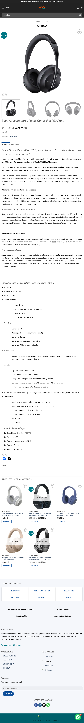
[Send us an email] (44, 705)
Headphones (13, 136)
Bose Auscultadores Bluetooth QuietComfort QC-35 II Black (40, 558)
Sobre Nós (49, 656)
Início (38, 21)
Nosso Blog (49, 665)
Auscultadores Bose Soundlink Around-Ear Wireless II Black (40, 514)
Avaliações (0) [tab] (16, 144)
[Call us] (48, 705)
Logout (6, 668)
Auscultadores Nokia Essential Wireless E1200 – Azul (68, 514)
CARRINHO (8, 660)
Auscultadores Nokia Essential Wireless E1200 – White (12, 514)
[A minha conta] (78, 8)
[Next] (78, 63)
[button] (5, 8)
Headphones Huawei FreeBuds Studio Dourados (13, 558)
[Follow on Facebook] (36, 705)
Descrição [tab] (6, 144)
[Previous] (6, 63)
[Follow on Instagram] (40, 705)
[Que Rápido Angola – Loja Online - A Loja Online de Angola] (42, 8)
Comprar (6, 521)
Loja (46, 21)
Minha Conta (9, 664)
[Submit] (80, 15)
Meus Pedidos (9, 656)
